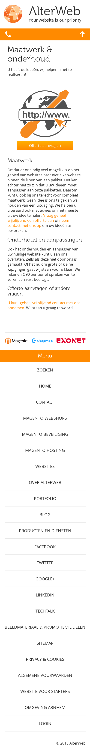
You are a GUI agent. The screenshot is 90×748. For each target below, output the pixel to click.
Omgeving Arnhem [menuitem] (45, 707)
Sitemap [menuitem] (45, 643)
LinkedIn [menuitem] (45, 595)
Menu (45, 356)
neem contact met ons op (38, 223)
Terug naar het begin (82, 34)
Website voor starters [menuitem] (45, 691)
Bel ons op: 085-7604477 (8, 34)
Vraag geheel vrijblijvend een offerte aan (36, 218)
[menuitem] (45, 370)
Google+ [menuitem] (45, 579)
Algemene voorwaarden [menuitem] (45, 675)
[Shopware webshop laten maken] (42, 342)
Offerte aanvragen (45, 145)
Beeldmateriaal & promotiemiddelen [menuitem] (45, 627)
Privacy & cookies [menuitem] (45, 659)
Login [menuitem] (45, 723)
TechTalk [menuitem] (45, 611)
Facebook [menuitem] (45, 546)
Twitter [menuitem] (45, 562)
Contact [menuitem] (45, 402)
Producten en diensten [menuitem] (45, 530)
